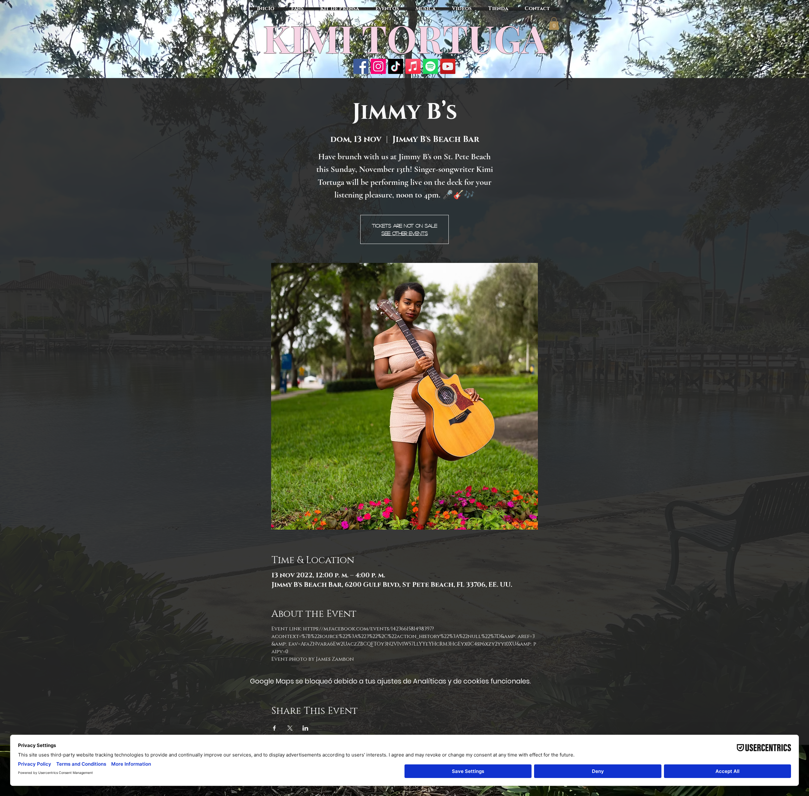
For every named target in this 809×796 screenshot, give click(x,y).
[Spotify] (430, 66)
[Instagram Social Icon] (378, 66)
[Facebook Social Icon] (360, 66)
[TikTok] (395, 66)
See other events (404, 233)
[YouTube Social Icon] (447, 66)
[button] (554, 23)
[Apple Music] (413, 66)
